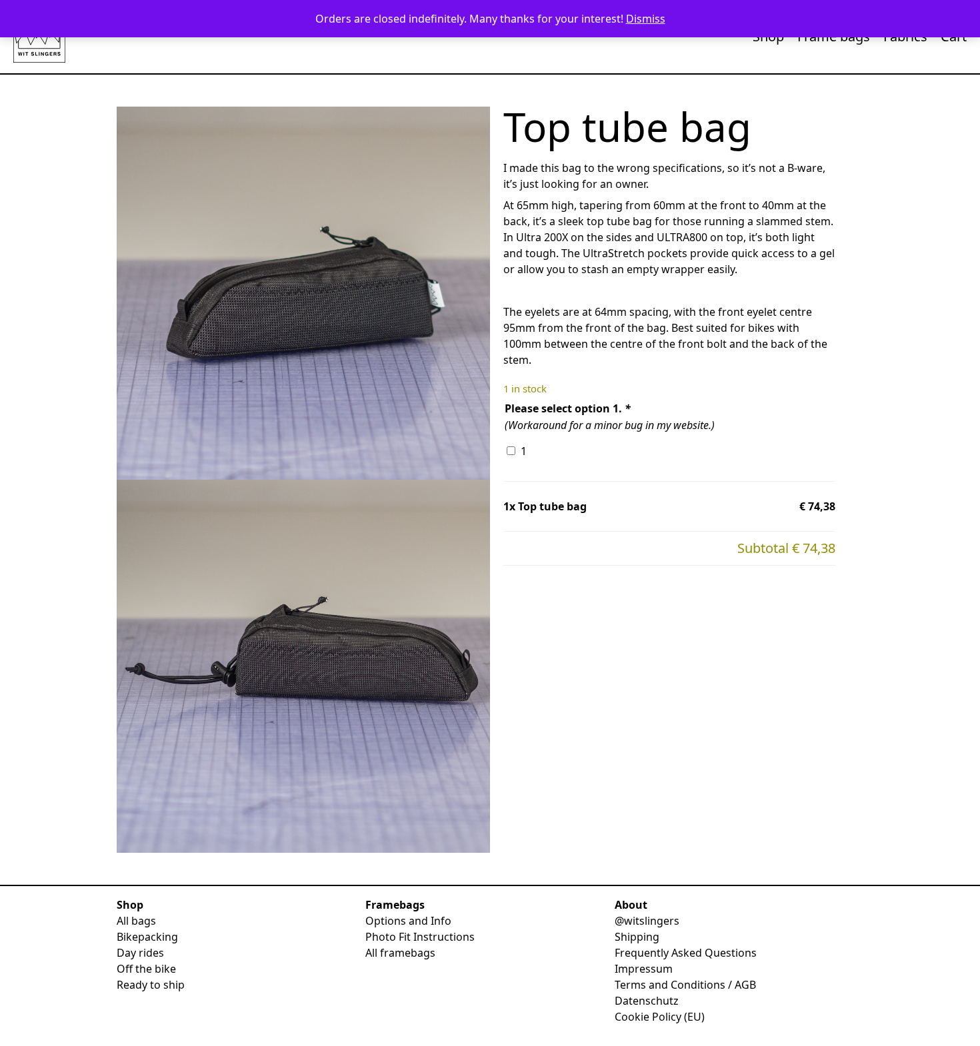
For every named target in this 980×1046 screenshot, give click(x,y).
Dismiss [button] (645, 18)
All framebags (400, 952)
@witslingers (647, 920)
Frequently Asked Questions (686, 952)
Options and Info (408, 920)
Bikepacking (147, 936)
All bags (136, 920)
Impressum (644, 968)
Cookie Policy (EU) (660, 1016)
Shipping (637, 936)
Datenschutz (647, 1000)
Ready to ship (151, 984)
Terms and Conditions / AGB (685, 984)
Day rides (140, 952)
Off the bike (146, 968)
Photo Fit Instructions (420, 936)
